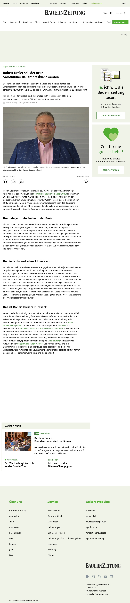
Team (15, 3)
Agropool (64, 3)
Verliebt (85, 3)
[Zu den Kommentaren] (86, 181)
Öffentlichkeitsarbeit (39, 99)
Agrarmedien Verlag (95, 538)
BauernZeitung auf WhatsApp (99, 576)
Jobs (11, 549)
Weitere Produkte (98, 501)
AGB (11, 538)
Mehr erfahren (111, 170)
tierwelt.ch (90, 510)
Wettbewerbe (53, 510)
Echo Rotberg (53, 341)
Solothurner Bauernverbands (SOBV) (50, 194)
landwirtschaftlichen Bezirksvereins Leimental (41, 328)
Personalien (55, 99)
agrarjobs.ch (91, 527)
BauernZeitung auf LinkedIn (111, 576)
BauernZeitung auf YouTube (105, 576)
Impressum (14, 527)
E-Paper (6, 3)
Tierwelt (53, 3)
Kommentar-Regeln (56, 533)
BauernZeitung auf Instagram (93, 576)
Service (52, 501)
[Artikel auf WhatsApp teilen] (13, 181)
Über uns (15, 501)
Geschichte (14, 516)
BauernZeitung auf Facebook (87, 576)
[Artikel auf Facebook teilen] (5, 181)
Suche (119, 13)
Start (5, 22)
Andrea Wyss (13, 99)
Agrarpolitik (15, 22)
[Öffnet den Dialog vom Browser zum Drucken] (21, 181)
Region (110, 22)
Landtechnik (74, 22)
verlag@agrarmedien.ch (97, 594)
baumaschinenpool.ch (96, 522)
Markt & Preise (49, 22)
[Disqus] (46, 388)
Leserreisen (52, 522)
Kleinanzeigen (53, 527)
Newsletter (35, 3)
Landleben (27, 22)
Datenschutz (15, 533)
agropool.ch (91, 516)
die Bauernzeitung (17, 510)
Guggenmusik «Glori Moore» (30, 344)
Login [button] (124, 3)
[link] (60, 440)
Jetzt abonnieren (111, 115)
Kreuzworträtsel (54, 516)
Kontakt (12, 544)
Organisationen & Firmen (93, 22)
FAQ (11, 555)
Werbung (24, 3)
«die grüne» (96, 3)
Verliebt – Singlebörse (96, 533)
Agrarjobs (74, 3)
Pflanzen (62, 22)
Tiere (37, 22)
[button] (6, 13)
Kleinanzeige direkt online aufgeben (64, 538)
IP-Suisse (62, 325)
